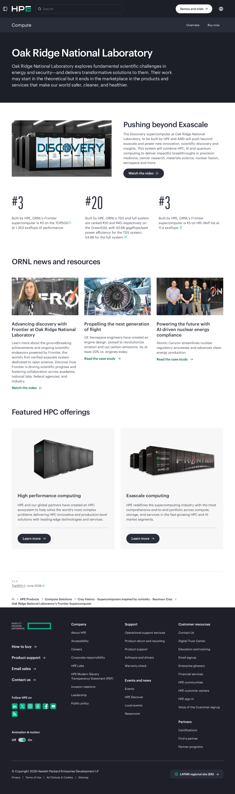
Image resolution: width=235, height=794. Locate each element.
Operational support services (145, 632)
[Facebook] (45, 706)
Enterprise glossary (191, 666)
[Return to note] (43, 586)
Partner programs (190, 747)
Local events (133, 705)
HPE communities (190, 682)
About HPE (78, 632)
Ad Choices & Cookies (59, 777)
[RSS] (15, 714)
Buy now (214, 25)
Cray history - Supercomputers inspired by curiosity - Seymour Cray (125, 599)
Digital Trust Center (191, 641)
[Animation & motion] (22, 740)
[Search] (39, 9)
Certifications (187, 730)
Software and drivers (139, 657)
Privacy (16, 777)
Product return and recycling (145, 641)
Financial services (190, 674)
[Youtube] (53, 706)
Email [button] (21, 668)
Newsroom (132, 713)
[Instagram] (30, 706)
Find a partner (188, 738)
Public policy (80, 703)
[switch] (20, 740)
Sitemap (83, 777)
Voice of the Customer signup (199, 707)
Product (26, 657)
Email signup (187, 657)
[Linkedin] (15, 706)
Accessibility (79, 641)
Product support (136, 649)
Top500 (17, 586)
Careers (76, 649)
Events (129, 689)
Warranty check (136, 666)
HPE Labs (77, 666)
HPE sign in (186, 699)
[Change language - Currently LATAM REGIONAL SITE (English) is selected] (221, 8)
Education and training (194, 649)
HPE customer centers (193, 690)
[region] (117, 489)
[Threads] (38, 706)
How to (22, 646)
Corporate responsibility (88, 657)
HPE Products (30, 599)
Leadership (79, 695)
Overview (193, 25)
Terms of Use (33, 777)
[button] (5, 8)
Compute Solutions (59, 599)
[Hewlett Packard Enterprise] (21, 9)
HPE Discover (134, 697)
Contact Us (186, 632)
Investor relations (83, 687)
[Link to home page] (13, 599)
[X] (22, 706)
